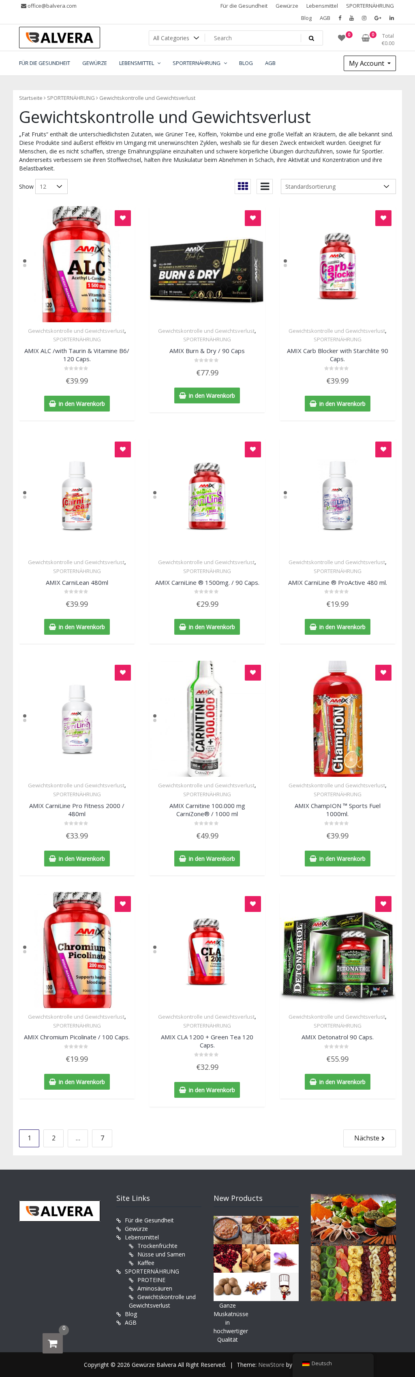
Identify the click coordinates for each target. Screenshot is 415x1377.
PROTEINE (151, 1280)
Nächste (366, 1137)
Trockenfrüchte (157, 1246)
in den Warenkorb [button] (82, 403)
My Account (367, 63)
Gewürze (287, 5)
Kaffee (145, 1263)
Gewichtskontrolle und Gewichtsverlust (76, 330)
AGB (325, 18)
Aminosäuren (154, 1288)
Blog (306, 18)
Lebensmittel (322, 5)
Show (26, 186)
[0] (53, 1343)
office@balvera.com (51, 5)
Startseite (31, 97)
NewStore (271, 1364)
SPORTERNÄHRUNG (370, 5)
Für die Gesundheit (243, 5)
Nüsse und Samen (161, 1254)
